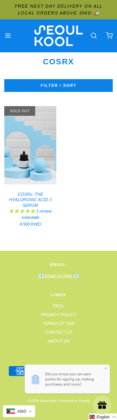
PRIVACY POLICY (58, 314)
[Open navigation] (8, 36)
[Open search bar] (93, 36)
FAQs (58, 305)
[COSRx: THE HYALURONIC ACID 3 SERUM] (30, 145)
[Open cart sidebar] (109, 36)
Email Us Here (59, 275)
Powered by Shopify (74, 401)
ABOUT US (59, 341)
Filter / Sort (58, 85)
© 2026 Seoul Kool (42, 401)
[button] (22, 211)
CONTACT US (58, 332)
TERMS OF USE (59, 323)
